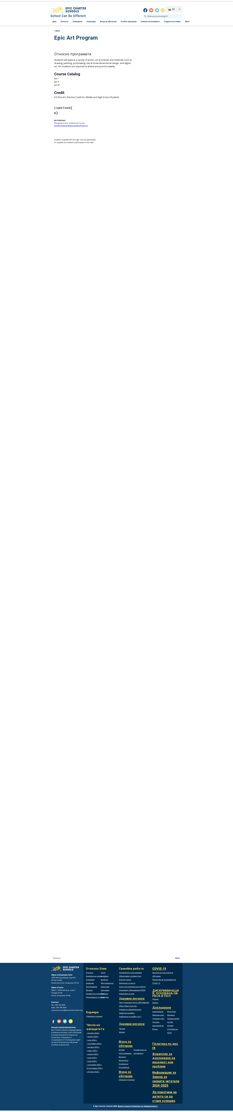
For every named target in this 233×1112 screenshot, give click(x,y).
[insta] (163, 10)
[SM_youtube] (151, 10)
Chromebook (124, 1067)
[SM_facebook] (145, 10)
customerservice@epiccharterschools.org (67, 1010)
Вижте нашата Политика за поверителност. (138, 1106)
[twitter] (157, 10)
